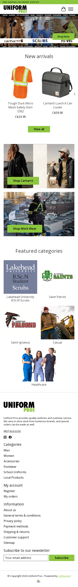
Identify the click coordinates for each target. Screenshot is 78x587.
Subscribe (62, 558)
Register (9, 491)
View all (39, 129)
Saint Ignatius (20, 342)
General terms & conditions (22, 515)
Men (7, 450)
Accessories (11, 461)
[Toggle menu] (70, 9)
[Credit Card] (38, 581)
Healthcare (39, 385)
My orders (11, 496)
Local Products (14, 478)
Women (9, 456)
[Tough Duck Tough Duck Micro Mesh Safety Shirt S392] (20, 82)
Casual (57, 342)
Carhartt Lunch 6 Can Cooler (57, 105)
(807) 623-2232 (12, 431)
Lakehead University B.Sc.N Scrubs (20, 298)
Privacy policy (13, 521)
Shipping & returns (17, 532)
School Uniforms (15, 472)
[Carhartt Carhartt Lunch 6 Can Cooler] (57, 82)
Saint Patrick (57, 297)
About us (10, 510)
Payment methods (16, 526)
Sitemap (9, 543)
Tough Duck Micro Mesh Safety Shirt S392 (20, 107)
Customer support (16, 537)
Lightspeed (64, 576)
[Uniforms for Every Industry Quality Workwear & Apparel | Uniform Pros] (15, 9)
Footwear (10, 467)
